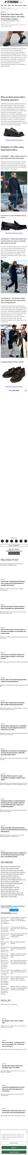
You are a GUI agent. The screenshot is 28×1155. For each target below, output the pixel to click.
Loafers (8, 8)
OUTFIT (5, 8)
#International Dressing (14, 866)
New (5, 5)
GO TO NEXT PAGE (17, 390)
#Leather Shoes (5, 872)
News (24, 5)
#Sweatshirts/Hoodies (6, 895)
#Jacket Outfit (19, 893)
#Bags (17, 881)
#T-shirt (11, 872)
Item (13, 5)
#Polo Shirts (21, 895)
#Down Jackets (4, 891)
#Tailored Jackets (5, 878)
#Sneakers (20, 870)
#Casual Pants (4, 889)
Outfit (9, 5)
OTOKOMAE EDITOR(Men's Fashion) (11, 21)
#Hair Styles (16, 872)
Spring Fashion (16, 25)
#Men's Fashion (5, 866)
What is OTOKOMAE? (14, 545)
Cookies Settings (14, 1143)
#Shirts (21, 874)
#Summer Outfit (5, 874)
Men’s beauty (18, 5)
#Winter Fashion (13, 870)
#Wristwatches (15, 879)
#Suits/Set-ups (4, 876)
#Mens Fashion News (14, 874)
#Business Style (5, 885)
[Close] (26, 1132)
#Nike (16, 895)
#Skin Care (12, 885)
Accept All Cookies (14, 1152)
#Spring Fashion (5, 870)
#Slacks (16, 883)
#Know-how (23, 879)
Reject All (14, 1147)
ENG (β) (20, 2)
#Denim (15, 878)
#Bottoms (10, 876)
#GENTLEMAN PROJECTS (8, 887)
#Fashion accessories (13, 889)
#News (2, 896)
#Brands (12, 883)
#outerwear (22, 872)
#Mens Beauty (4, 879)
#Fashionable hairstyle (6, 893)
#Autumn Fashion (14, 868)
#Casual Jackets (9, 896)
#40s (13, 895)
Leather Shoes (8, 26)
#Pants (10, 879)
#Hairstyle (16, 876)
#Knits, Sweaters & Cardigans (8, 881)
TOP (2, 5)
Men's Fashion (4, 25)
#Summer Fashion (5, 868)
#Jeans (19, 878)
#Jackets (17, 887)
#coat (11, 878)
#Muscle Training (5, 883)
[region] (14, 1142)
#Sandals (20, 883)
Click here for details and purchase (14, 140)
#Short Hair (15, 891)
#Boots (10, 891)
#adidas (15, 896)
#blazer (14, 893)
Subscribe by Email (14, 553)
